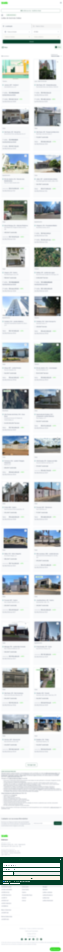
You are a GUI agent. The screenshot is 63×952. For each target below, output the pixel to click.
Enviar (31, 878)
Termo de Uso (6, 883)
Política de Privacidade (15, 883)
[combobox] (37, 873)
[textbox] (37, 874)
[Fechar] (60, 859)
